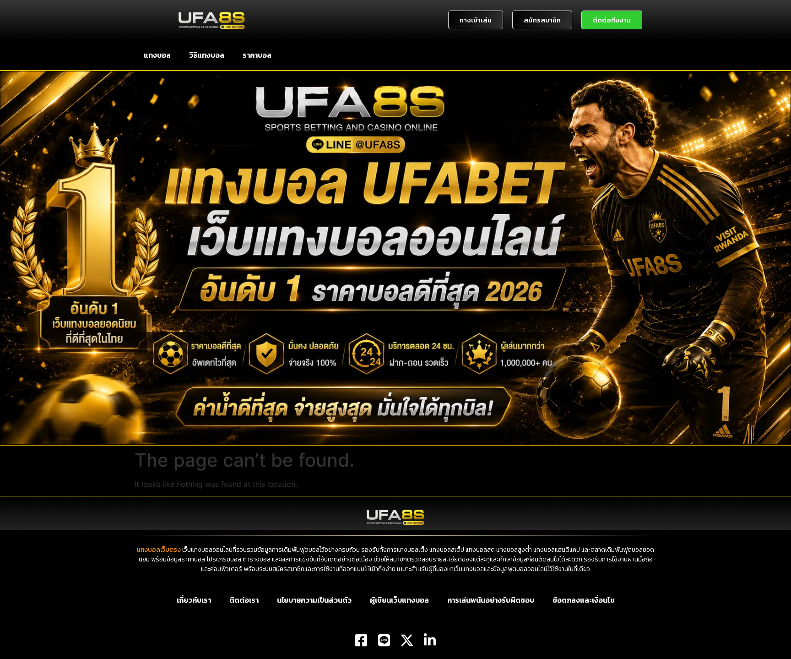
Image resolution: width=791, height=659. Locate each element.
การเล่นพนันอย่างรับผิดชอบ (490, 599)
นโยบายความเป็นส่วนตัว (314, 599)
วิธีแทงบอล (206, 54)
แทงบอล (157, 54)
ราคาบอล (257, 54)
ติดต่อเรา (244, 599)
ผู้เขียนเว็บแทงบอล (399, 599)
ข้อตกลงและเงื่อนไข (584, 599)
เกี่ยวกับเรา (194, 599)
